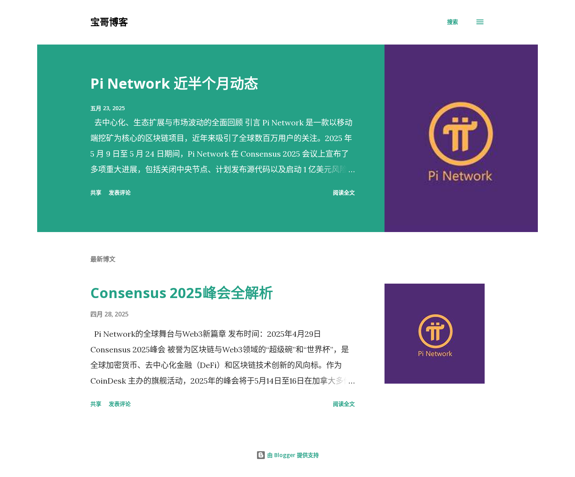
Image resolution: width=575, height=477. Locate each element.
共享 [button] (95, 192)
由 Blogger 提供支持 (292, 455)
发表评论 (120, 192)
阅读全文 (344, 192)
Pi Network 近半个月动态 (174, 83)
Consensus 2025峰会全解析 (181, 292)
